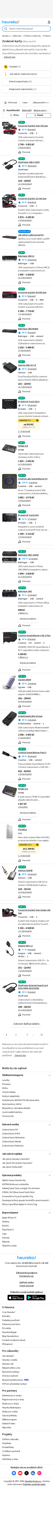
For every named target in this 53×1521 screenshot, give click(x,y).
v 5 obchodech (24, 350)
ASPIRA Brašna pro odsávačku (15, 1184)
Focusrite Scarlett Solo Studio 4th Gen (26, 921)
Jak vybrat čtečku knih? (12, 1167)
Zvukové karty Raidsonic (13, 1145)
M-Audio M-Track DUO (28, 515)
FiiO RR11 (22, 829)
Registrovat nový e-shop (13, 1399)
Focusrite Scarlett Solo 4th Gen (33, 125)
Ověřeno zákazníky (10, 1439)
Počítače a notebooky (32, 36)
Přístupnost (7, 1344)
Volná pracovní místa (11, 1324)
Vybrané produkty (12, 1175)
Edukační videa (8, 1423)
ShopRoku (6, 1443)
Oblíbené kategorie (12, 1075)
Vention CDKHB (25, 870)
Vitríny (5, 1088)
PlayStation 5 (8, 1229)
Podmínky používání (11, 1320)
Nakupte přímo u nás (11, 1367)
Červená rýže (8, 1116)
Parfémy (5, 1221)
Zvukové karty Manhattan (13, 1137)
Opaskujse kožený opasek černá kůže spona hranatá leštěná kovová (26, 1200)
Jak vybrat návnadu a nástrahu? (16, 1159)
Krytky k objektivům (11, 1096)
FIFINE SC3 (23, 789)
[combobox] (26, 29)
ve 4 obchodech (25, 701)
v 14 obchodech (25, 220)
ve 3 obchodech (25, 277)
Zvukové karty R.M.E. (11, 1133)
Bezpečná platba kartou (12, 1380)
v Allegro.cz (23, 613)
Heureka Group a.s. (33, 1481)
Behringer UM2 (25, 591)
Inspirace (6, 1455)
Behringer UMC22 (26, 256)
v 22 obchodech (25, 970)
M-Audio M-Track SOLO (28, 401)
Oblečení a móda (9, 1245)
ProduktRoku (8, 1447)
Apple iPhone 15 (9, 1217)
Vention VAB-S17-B (27, 365)
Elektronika (17, 36)
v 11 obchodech (25, 314)
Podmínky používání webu (34, 1484)
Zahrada (5, 1237)
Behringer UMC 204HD (28, 555)
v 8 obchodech (24, 147)
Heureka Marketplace (11, 1407)
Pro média (6, 1328)
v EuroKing (23, 807)
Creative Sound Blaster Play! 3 (32, 752)
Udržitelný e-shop (10, 1459)
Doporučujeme (10, 1212)
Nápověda (6, 1427)
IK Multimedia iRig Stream (30, 716)
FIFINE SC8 (23, 446)
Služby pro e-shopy (10, 1403)
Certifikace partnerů (11, 1451)
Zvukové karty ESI (10, 1129)
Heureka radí (7, 1363)
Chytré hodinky (9, 1092)
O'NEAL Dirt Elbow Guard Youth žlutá (18, 1192)
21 (41, 1035)
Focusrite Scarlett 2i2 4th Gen (32, 198)
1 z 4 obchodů (24, 855)
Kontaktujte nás (26, 1276)
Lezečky (5, 1080)
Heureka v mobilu (9, 1359)
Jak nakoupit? (8, 1356)
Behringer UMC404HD (28, 328)
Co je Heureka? (8, 1312)
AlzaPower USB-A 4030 (29, 162)
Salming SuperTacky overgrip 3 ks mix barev (21, 1188)
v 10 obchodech (25, 537)
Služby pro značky (10, 1411)
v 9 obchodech (24, 500)
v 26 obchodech (25, 774)
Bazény (5, 1225)
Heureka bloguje (9, 1332)
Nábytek (6, 1241)
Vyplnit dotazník (27, 1285)
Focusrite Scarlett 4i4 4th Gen (32, 292)
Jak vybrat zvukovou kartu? (31, 235)
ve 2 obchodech (25, 184)
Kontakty (6, 1316)
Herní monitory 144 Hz (11, 1104)
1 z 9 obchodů (24, 431)
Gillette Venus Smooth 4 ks (14, 1180)
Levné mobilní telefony (12, 1112)
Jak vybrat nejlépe (12, 1154)
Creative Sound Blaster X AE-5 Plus (34, 635)
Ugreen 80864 (24, 679)
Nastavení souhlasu (10, 1371)
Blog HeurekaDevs (10, 1336)
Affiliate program (9, 1419)
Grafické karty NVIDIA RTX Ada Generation (20, 1100)
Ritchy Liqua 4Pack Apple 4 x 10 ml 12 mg (19, 1204)
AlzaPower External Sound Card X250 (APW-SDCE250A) (33, 987)
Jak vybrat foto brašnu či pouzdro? (17, 1163)
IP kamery (6, 1084)
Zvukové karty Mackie (11, 1141)
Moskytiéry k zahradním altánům (16, 1108)
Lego (4, 1233)
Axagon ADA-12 (25, 945)
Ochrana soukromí (10, 1375)
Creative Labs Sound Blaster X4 (32, 478)
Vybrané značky (10, 1124)
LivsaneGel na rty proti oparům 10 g (17, 1196)
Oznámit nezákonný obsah (13, 1340)
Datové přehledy (9, 1415)
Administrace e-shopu (11, 1395)
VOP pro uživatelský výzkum (14, 1383)
